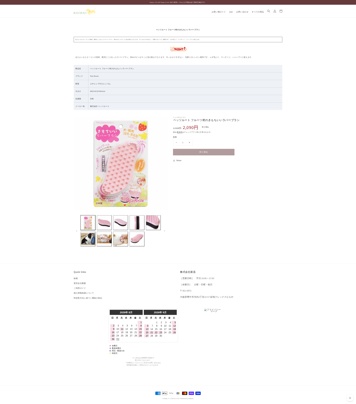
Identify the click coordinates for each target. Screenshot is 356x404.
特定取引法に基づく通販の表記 (88, 298)
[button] (269, 11)
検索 (76, 278)
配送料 (179, 132)
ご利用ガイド (80, 288)
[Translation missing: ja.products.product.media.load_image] (88, 222)
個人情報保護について (84, 293)
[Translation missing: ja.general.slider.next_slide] (164, 231)
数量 (175, 137)
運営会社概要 (80, 283)
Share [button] (178, 160)
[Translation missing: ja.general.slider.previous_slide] (77, 231)
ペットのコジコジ (174, 398)
